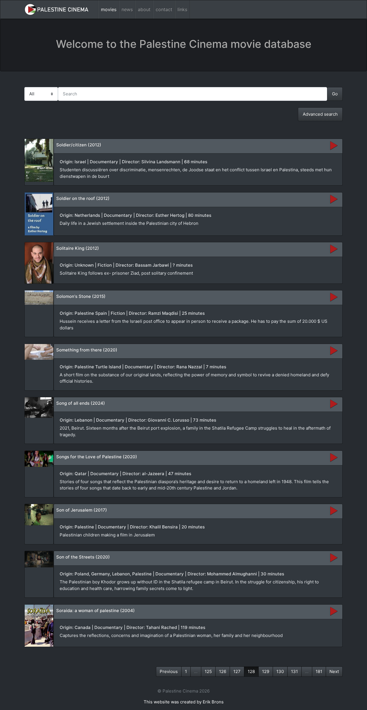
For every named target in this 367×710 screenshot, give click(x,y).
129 (265, 671)
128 (251, 671)
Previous (169, 671)
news (127, 9)
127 (237, 671)
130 (280, 671)
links (182, 9)
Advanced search (320, 114)
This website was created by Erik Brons (184, 702)
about (144, 9)
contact (164, 9)
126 (222, 671)
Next (334, 671)
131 (294, 671)
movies (108, 9)
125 (208, 671)
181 (319, 671)
